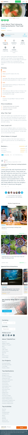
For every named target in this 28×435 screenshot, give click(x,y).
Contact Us (18, 1)
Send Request (7, 311)
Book (21, 427)
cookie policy (7, 433)
